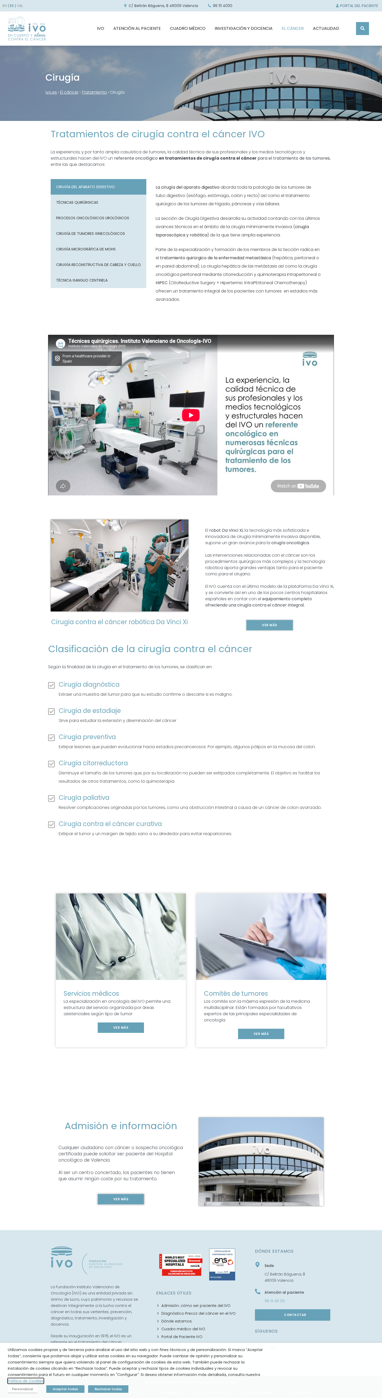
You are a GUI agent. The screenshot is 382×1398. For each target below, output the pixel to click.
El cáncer (69, 92)
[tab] (98, 187)
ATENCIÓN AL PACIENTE (137, 28)
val (20, 5)
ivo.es (51, 92)
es (12, 5)
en (5, 5)
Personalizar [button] (22, 1389)
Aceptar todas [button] (65, 1389)
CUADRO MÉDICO (188, 28)
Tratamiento (94, 92)
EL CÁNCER (293, 28)
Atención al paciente (284, 1292)
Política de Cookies (26, 1380)
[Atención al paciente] (257, 1291)
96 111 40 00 (275, 1301)
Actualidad (326, 28)
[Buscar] (362, 28)
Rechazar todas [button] (108, 1389)
